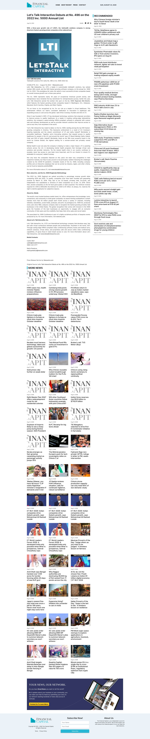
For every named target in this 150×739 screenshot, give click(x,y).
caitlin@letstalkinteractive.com (37, 243)
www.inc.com (60, 216)
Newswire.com (58, 85)
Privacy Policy (43, 731)
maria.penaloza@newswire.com (37, 250)
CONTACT (82, 5)
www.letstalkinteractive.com (60, 169)
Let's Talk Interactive (34, 87)
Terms (36, 731)
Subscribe (75, 731)
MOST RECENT (66, 5)
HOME (58, 5)
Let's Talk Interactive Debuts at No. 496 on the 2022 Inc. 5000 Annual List (62, 264)
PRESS (75, 5)
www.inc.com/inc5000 (45, 166)
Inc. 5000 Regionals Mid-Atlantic (79, 101)
